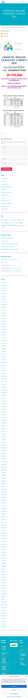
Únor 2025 (3, 324)
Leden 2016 (4, 588)
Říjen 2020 (3, 453)
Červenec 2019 (4, 489)
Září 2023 (3, 368)
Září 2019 (3, 486)
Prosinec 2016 (4, 563)
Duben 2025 (4, 318)
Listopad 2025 (4, 304)
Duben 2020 (4, 467)
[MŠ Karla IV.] (5, 1)
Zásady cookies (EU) (23, 663)
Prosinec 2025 (4, 301)
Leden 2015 (4, 621)
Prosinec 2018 (4, 508)
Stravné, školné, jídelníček (6, 203)
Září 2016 (3, 571)
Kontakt (22, 659)
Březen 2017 (4, 555)
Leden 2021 (4, 445)
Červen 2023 (4, 373)
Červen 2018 (4, 519)
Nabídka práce (4, 195)
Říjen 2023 (3, 365)
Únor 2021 (3, 442)
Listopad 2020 (4, 450)
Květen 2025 (4, 315)
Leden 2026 (4, 299)
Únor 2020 (3, 472)
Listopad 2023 (4, 362)
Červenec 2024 (4, 340)
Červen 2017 (4, 547)
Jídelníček (22, 220)
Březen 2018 (4, 527)
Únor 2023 (3, 384)
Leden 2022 (4, 417)
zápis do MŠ (18, 225)
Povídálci (3, 198)
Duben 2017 (4, 552)
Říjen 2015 (3, 596)
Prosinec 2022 (4, 390)
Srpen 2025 (4, 313)
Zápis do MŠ (4, 209)
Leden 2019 (3, 505)
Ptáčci (9, 222)
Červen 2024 (4, 343)
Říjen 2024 (3, 335)
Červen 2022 (4, 403)
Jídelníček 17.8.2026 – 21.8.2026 (7, 246)
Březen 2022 (4, 412)
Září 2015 (3, 599)
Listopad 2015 (4, 593)
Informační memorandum (23, 654)
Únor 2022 (3, 414)
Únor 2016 (3, 585)
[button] (26, 676)
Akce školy (4, 178)
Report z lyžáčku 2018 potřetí (15, 268)
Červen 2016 (4, 574)
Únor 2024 (3, 354)
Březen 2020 (4, 469)
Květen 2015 (4, 610)
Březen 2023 (4, 381)
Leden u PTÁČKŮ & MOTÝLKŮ (12, 259)
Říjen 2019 (3, 483)
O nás (22, 650)
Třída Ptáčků (11, 225)
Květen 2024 (4, 346)
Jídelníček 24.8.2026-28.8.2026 (7, 238)
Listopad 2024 (4, 332)
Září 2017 (3, 544)
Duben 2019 (4, 497)
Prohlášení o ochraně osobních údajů (16, 696)
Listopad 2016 (4, 566)
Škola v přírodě (4, 200)
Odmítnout (14, 690)
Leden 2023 (4, 387)
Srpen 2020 (4, 458)
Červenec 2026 (4, 285)
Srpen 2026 (4, 282)
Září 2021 (3, 428)
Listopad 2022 (4, 392)
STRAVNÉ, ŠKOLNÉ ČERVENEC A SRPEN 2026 (10, 244)
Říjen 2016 (3, 569)
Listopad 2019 (4, 481)
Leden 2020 (4, 475)
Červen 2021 (4, 431)
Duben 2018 (4, 525)
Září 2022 (3, 398)
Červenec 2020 (4, 461)
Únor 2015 (3, 618)
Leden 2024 (4, 357)
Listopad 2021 (4, 423)
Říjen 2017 (3, 541)
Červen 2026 (4, 288)
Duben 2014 (4, 626)
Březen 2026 (4, 293)
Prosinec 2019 (4, 478)
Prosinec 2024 (4, 329)
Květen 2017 (4, 549)
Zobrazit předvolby (14, 693)
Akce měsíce (4, 220)
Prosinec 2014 (4, 624)
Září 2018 (3, 516)
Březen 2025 (4, 321)
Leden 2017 (4, 560)
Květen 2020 (4, 464)
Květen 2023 (4, 376)
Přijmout (14, 686)
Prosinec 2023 (4, 359)
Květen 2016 (4, 577)
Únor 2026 (3, 296)
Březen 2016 (4, 582)
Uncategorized (4, 206)
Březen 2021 (4, 439)
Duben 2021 (4, 436)
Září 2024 (3, 337)
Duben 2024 (4, 348)
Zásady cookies (9, 696)
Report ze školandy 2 (12, 265)
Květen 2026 (4, 291)
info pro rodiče (6, 27)
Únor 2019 (3, 503)
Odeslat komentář (6, 169)
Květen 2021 (4, 434)
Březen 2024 (4, 351)
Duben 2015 (4, 613)
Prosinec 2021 (4, 420)
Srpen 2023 (4, 370)
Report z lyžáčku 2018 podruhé (15, 270)
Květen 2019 (4, 494)
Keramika (3, 223)
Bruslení (3, 181)
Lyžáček (3, 189)
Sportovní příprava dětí (14, 223)
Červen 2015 (4, 607)
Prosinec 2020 (4, 447)
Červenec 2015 (4, 604)
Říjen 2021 (3, 425)
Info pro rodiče (15, 220)
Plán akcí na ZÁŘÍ (5, 241)
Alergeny (9, 220)
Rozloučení (6, 262)
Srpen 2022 (4, 401)
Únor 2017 (3, 558)
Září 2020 (3, 456)
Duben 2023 (4, 379)
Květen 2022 (4, 406)
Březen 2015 (4, 615)
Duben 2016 (4, 580)
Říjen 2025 (3, 307)
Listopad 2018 (4, 511)
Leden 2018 (4, 533)
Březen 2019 (4, 500)
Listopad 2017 (4, 538)
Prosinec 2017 (4, 536)
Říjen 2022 (3, 395)
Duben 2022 (4, 409)
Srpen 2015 (4, 602)
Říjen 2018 (3, 514)
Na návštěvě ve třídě (5, 192)
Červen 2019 (4, 492)
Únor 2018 (3, 530)
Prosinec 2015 (4, 591)
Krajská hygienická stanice (6, 187)
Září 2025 (3, 310)
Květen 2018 (4, 522)
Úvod (2, 27)
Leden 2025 (4, 326)
